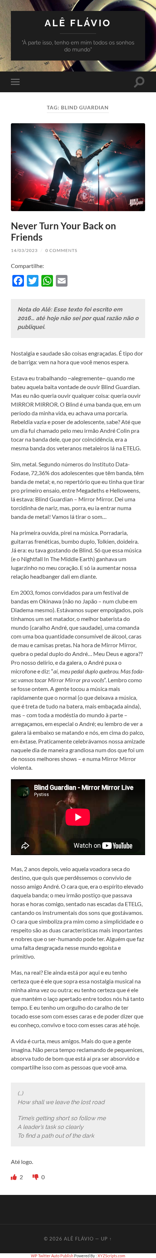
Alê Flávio (78, 22)
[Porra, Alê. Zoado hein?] (36, 1176)
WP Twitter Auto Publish (52, 1255)
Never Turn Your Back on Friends (63, 231)
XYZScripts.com (111, 1255)
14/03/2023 (24, 250)
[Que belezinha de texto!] (14, 1176)
